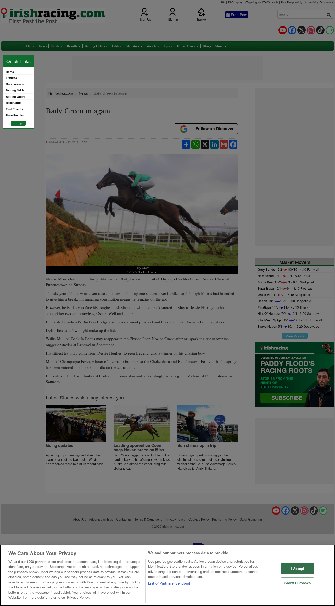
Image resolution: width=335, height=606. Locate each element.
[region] (167, 575)
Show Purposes (297, 582)
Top (19, 123)
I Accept (297, 568)
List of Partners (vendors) (169, 583)
